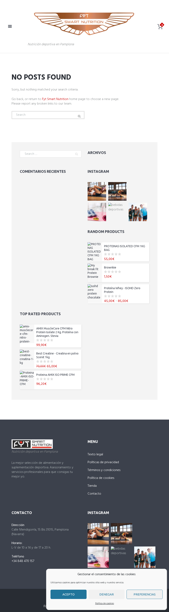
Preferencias (145, 594)
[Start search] (79, 116)
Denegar (106, 594)
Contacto (94, 493)
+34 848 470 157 (23, 561)
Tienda (92, 486)
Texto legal (95, 454)
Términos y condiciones (104, 470)
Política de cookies (104, 603)
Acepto (68, 594)
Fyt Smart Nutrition (55, 99)
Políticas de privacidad (103, 462)
